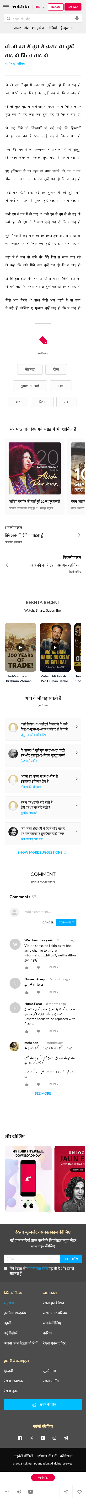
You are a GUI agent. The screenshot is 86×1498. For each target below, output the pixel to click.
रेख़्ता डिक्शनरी (14, 1381)
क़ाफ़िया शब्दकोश (15, 1313)
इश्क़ (61, 386)
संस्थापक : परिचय (55, 1313)
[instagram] (54, 1438)
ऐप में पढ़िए (43, 1477)
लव (66, 402)
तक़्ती (7, 1323)
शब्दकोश (38, 28)
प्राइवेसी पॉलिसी (23, 1456)
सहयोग (9, 1303)
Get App (73, 7)
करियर (47, 1333)
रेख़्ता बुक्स (11, 1391)
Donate (55, 7)
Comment (66, 922)
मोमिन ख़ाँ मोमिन (15, 64)
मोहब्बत (30, 369)
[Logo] (20, 7)
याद (18, 402)
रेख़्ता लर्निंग (51, 1381)
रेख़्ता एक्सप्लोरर (54, 1343)
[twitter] (31, 1438)
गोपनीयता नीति (37, 1268)
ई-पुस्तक (66, 28)
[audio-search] (77, 18)
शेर (26, 28)
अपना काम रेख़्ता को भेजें (21, 1343)
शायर (17, 28)
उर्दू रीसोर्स (10, 1333)
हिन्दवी (8, 1371)
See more (43, 1093)
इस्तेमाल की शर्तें (46, 1456)
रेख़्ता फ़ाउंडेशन (53, 1303)
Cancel (48, 922)
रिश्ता (42, 402)
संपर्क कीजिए (52, 1323)
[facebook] (20, 1438)
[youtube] (43, 1438)
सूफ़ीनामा (49, 1371)
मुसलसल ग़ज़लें (30, 386)
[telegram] (66, 1438)
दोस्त (56, 369)
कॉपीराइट (66, 1456)
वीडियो (52, 28)
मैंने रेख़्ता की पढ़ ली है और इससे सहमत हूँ (42, 1270)
